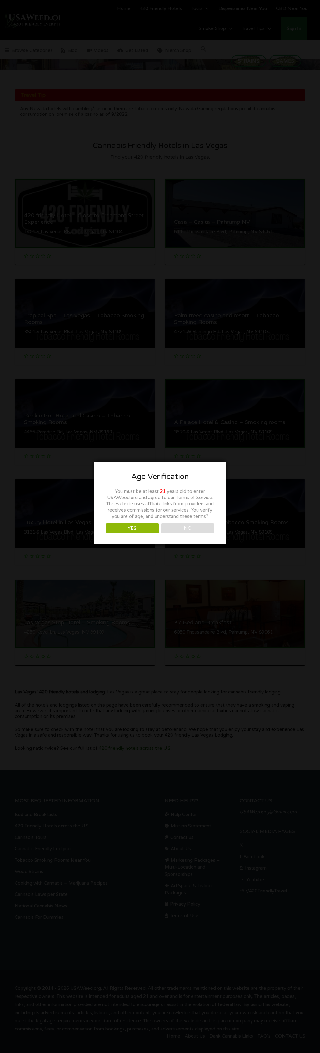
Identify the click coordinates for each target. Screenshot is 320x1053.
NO (188, 528)
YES (132, 528)
